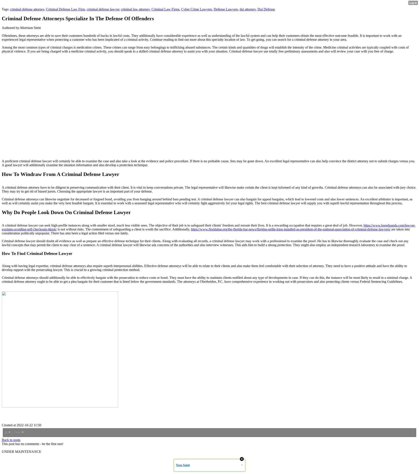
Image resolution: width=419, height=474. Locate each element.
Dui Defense (266, 9)
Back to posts (11, 440)
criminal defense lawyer (103, 9)
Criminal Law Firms (165, 9)
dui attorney (248, 9)
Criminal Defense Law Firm (65, 9)
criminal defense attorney (27, 9)
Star (17, 432)
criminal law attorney (135, 9)
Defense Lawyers (226, 9)
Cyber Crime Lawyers (196, 9)
